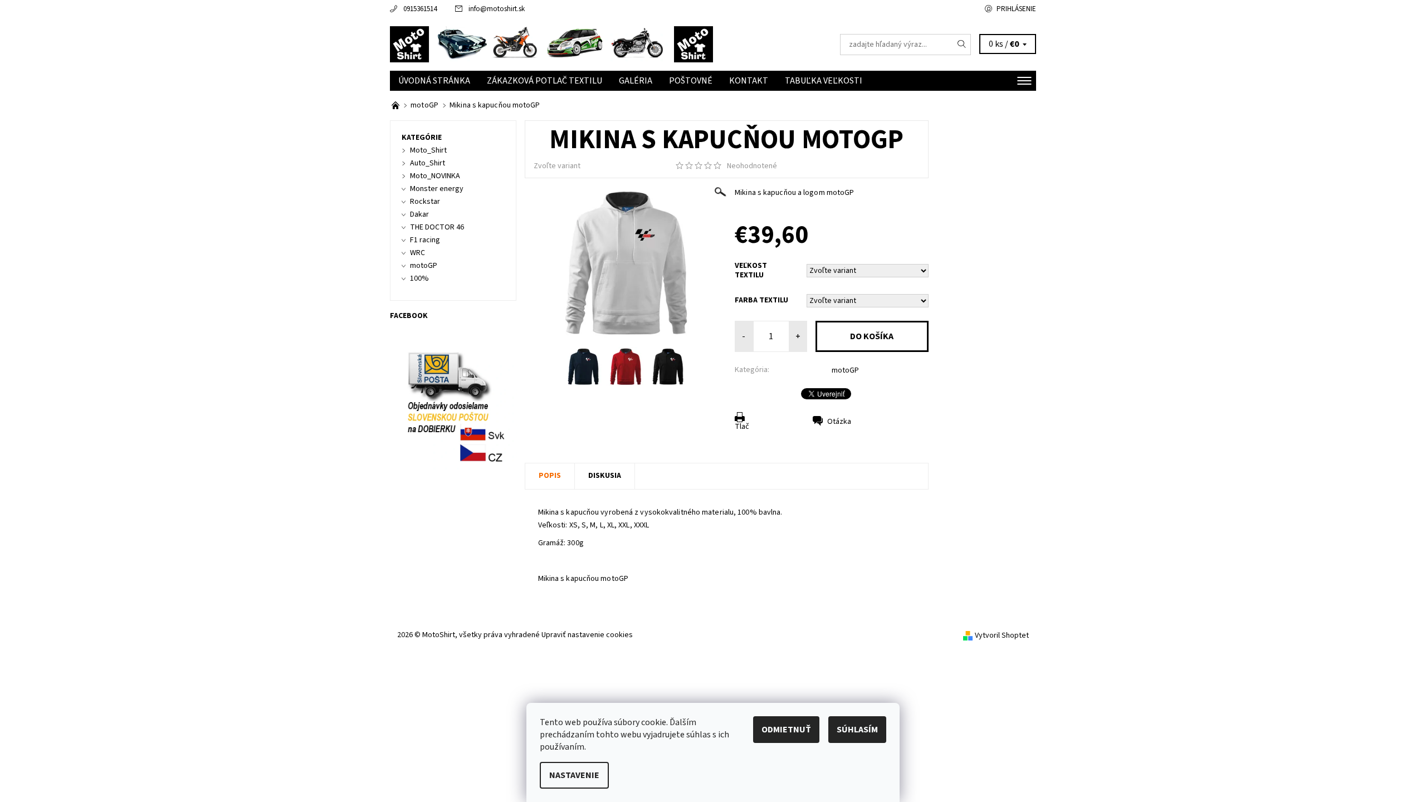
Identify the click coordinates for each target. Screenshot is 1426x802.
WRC (417, 252)
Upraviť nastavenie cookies (587, 634)
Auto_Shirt (427, 163)
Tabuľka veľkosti (823, 81)
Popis (550, 475)
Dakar (419, 214)
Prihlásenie (1016, 9)
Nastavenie (574, 775)
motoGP (845, 370)
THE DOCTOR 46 (437, 227)
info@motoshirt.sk (496, 9)
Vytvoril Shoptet (1002, 635)
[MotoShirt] (551, 44)
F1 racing (425, 240)
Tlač (742, 426)
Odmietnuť (786, 729)
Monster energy (436, 188)
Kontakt (748, 81)
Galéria (635, 81)
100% (419, 278)
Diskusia (604, 475)
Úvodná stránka (434, 81)
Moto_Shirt (428, 150)
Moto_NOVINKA (435, 176)
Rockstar (425, 201)
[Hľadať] (962, 44)
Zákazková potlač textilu (544, 81)
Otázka (839, 421)
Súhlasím (857, 729)
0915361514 (420, 9)
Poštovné (690, 81)
